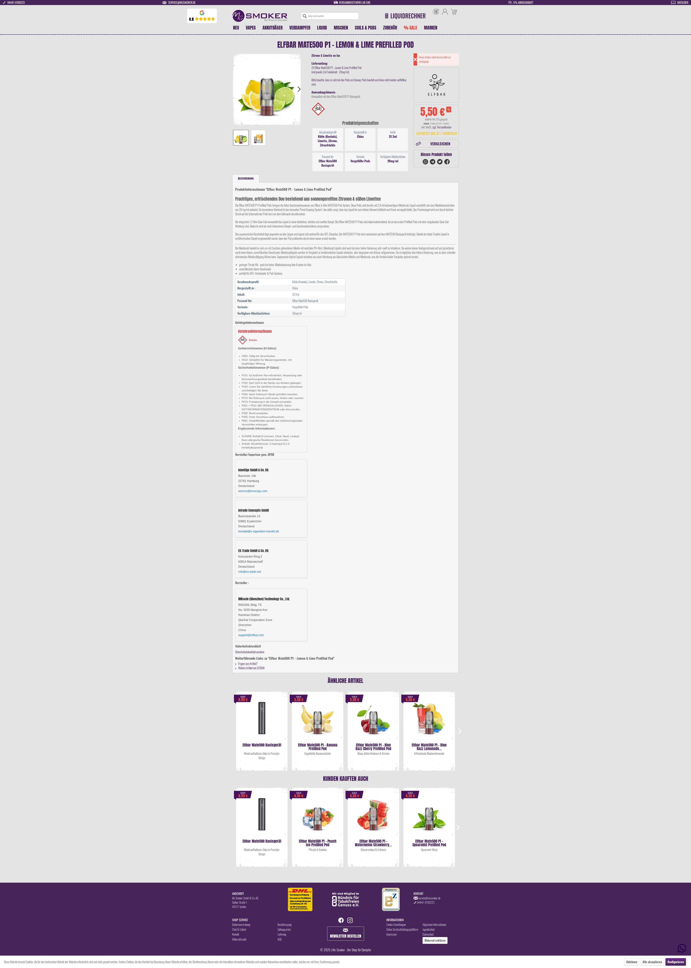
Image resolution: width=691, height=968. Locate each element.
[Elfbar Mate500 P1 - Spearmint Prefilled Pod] (429, 817)
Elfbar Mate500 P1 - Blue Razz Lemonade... (429, 746)
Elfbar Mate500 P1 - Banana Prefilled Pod (317, 746)
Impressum (391, 934)
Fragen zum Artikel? (248, 663)
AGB (279, 939)
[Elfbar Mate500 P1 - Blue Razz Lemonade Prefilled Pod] (429, 721)
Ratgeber (682, 2)
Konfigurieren (676, 962)
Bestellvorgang (284, 924)
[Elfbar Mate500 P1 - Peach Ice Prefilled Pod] (317, 817)
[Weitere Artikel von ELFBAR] (436, 85)
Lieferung (281, 934)
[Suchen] (304, 15)
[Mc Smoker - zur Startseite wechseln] (259, 16)
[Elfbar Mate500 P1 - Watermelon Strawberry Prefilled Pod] (373, 817)
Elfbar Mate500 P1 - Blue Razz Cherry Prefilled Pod (373, 746)
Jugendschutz (429, 929)
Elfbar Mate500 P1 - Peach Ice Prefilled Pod (317, 843)
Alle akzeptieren (652, 962)
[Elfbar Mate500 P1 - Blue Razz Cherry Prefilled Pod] (373, 721)
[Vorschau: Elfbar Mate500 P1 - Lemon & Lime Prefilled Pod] (241, 138)
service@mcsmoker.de (182, 2)
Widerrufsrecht (239, 939)
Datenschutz (428, 934)
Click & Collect (239, 929)
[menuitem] (330, 15)
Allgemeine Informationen (434, 924)
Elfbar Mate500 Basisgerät (262, 745)
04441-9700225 (16, 2)
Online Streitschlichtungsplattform (402, 929)
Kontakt (235, 934)
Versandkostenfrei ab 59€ (354, 2)
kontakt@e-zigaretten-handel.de (258, 531)
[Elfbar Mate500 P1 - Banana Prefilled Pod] (317, 721)
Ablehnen (631, 962)
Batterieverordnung (241, 924)
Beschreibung (246, 178)
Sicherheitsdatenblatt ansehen (249, 652)
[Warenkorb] (454, 12)
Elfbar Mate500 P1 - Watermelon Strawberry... (373, 843)
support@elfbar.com (251, 635)
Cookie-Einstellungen (396, 924)
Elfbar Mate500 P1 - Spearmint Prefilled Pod (429, 843)
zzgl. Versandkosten (441, 127)
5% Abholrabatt (523, 2)
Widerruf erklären (435, 940)
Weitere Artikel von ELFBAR (251, 668)
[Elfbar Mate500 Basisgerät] (261, 721)
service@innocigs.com (252, 491)
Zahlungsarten (284, 929)
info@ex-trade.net (249, 571)
